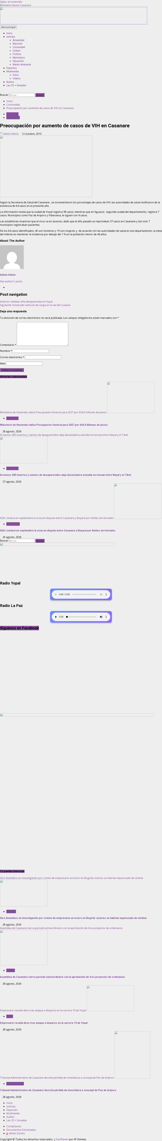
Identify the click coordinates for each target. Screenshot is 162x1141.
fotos (16, 74)
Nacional (17, 43)
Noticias (11, 911)
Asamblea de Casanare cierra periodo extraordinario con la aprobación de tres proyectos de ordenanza (61, 928)
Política (10, 970)
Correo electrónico (12, 357)
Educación (18, 61)
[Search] (1, 91)
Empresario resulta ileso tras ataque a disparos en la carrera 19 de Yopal (43, 1010)
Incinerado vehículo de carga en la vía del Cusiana (35, 305)
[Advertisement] (73, 23)
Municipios (19, 57)
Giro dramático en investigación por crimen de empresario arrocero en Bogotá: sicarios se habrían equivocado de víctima (71, 878)
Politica (17, 54)
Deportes (11, 68)
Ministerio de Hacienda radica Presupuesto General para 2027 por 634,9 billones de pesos (53, 412)
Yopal (9, 1016)
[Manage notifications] (6, 1134)
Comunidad (19, 47)
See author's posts (11, 281)
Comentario (8, 345)
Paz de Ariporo (15, 1083)
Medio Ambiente (22, 64)
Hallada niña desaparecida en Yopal (26, 301)
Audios (10, 81)
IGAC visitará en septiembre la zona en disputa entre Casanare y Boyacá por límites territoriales (56, 518)
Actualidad (18, 40)
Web (2, 363)
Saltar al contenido (11, 1)
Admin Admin (11, 134)
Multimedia (12, 71)
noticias (10, 36)
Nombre (6, 351)
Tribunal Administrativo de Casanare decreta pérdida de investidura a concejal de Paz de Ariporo (57, 1077)
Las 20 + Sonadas (16, 85)
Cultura (16, 50)
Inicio (9, 33)
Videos (17, 78)
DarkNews (62, 1139)
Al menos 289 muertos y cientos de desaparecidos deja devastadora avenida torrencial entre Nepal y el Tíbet (64, 435)
